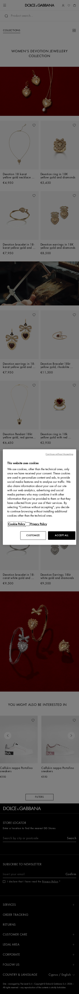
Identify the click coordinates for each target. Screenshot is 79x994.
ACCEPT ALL (61, 535)
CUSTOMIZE (33, 535)
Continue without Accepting (59, 454)
